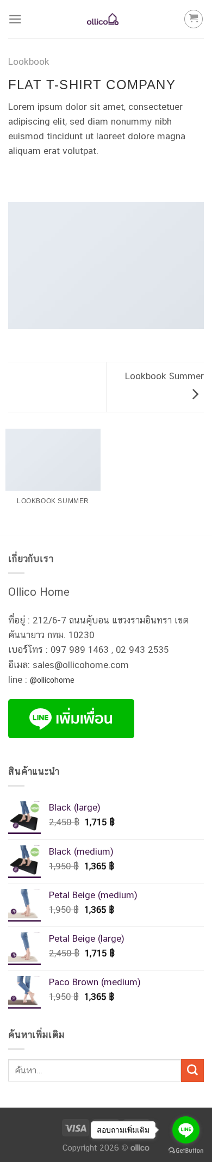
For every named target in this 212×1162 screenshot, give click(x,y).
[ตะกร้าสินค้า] (193, 19)
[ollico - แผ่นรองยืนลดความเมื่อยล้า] (103, 19)
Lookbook (28, 61)
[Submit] (192, 1070)
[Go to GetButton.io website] (186, 1150)
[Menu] (15, 19)
